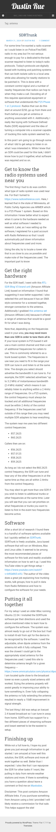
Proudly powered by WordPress (18, 823)
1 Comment (44, 41)
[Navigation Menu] (53, 16)
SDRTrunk (28, 34)
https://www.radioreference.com (22, 199)
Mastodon (36, 785)
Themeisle (27, 826)
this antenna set (38, 310)
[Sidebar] (3, 16)
